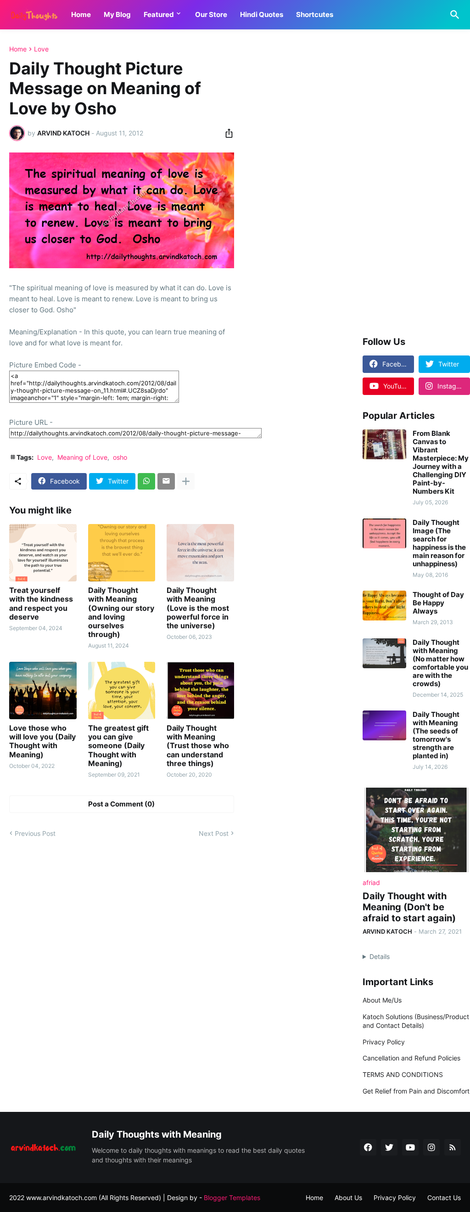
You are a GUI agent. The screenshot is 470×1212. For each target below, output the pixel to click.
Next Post (214, 833)
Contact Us (444, 1197)
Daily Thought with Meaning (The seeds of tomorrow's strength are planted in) (436, 735)
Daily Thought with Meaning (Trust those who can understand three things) (198, 746)
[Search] (453, 15)
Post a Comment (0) (121, 804)
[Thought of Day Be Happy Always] (384, 605)
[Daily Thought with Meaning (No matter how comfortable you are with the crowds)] (384, 653)
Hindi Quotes (261, 14)
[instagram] (431, 1147)
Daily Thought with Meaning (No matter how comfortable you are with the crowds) (440, 663)
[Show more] (186, 481)
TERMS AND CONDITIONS (403, 1074)
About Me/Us (382, 1000)
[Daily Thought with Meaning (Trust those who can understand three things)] (200, 690)
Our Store (211, 14)
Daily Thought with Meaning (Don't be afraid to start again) (409, 907)
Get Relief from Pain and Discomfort (416, 1091)
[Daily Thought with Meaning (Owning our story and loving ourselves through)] (122, 552)
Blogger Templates (232, 1197)
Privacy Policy (384, 1042)
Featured (159, 14)
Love (41, 49)
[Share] (226, 133)
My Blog (117, 14)
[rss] (452, 1147)
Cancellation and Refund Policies (411, 1058)
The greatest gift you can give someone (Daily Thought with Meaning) (118, 746)
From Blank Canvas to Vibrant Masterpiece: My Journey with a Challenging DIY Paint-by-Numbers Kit (441, 462)
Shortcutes (314, 14)
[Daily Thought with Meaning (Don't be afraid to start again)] (416, 830)
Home (81, 14)
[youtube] (410, 1147)
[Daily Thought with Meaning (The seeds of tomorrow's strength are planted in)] (384, 725)
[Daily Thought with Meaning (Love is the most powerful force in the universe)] (200, 552)
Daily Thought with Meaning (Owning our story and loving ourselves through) (121, 612)
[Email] (166, 481)
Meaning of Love (82, 457)
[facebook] (368, 1147)
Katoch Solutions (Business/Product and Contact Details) (416, 1021)
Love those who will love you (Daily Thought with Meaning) (42, 741)
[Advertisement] (416, 183)
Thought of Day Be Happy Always (438, 603)
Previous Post (35, 833)
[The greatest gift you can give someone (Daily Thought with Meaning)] (122, 690)
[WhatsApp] (146, 481)
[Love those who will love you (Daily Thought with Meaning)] (43, 690)
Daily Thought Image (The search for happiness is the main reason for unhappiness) (439, 543)
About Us (348, 1197)
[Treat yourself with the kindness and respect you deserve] (43, 552)
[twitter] (389, 1147)
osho (120, 457)
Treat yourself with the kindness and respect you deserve (41, 603)
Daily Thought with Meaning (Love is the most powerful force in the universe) (198, 608)
